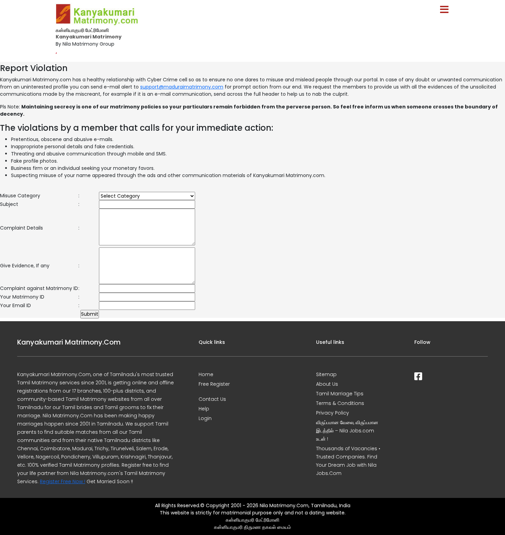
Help (204, 408)
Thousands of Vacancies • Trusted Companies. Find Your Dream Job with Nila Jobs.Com (348, 461)
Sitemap (326, 374)
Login (205, 418)
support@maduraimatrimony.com (181, 86)
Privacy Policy (332, 412)
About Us (327, 384)
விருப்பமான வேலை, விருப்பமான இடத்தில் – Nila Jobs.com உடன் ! (347, 430)
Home (206, 374)
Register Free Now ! (62, 481)
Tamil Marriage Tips (339, 393)
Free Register (214, 384)
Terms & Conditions (340, 403)
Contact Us (212, 399)
